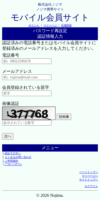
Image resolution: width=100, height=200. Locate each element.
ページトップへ (88, 172)
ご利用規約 (11, 160)
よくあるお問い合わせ (18, 157)
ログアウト (91, 186)
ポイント (34, 25)
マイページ (50, 25)
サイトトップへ (88, 179)
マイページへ (90, 175)
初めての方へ (12, 153)
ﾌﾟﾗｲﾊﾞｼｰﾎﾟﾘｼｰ (13, 164)
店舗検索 (66, 25)
